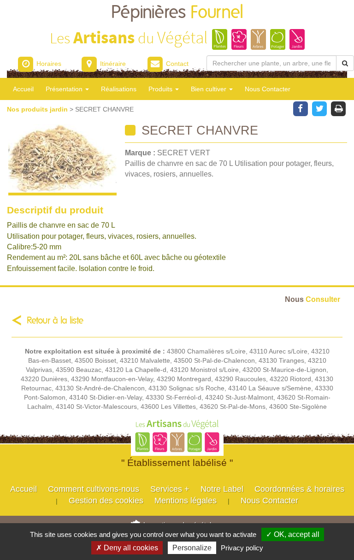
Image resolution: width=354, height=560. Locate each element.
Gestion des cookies (106, 500)
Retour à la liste (55, 320)
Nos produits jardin (38, 109)
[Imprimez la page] (338, 108)
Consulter (312, 299)
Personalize (192, 548)
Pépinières (177, 13)
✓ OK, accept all (292, 534)
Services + (169, 489)
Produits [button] (161, 89)
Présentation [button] (65, 89)
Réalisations (118, 89)
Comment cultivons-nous (93, 489)
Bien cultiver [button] (209, 89)
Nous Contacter (267, 89)
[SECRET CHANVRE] (62, 159)
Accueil (23, 89)
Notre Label (222, 489)
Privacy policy (242, 548)
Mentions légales (185, 500)
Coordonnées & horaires (299, 489)
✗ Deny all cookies (127, 548)
